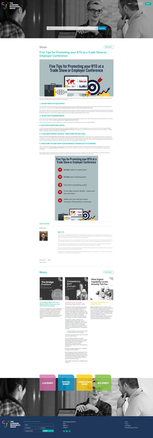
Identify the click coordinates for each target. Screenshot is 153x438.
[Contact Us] (72, 432)
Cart (130, 3)
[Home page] (11, 5)
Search (102, 28)
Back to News (108, 47)
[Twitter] (64, 431)
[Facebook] (67, 431)
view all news (108, 272)
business (44, 262)
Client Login (138, 3)
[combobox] (72, 28)
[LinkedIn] (69, 431)
